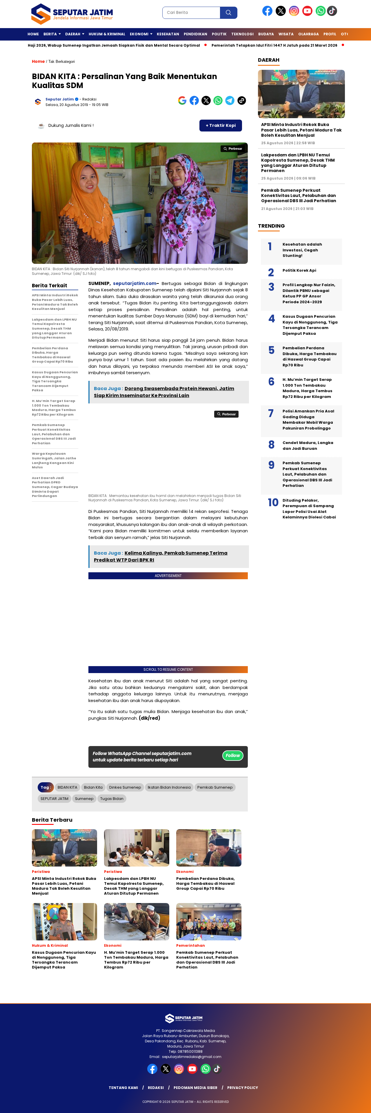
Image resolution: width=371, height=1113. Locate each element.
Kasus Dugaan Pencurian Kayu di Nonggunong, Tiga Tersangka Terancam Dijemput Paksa (310, 325)
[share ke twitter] (207, 104)
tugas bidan (111, 798)
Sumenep (84, 798)
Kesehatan (168, 34)
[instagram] (295, 14)
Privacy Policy (242, 1087)
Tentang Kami (123, 1087)
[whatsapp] (321, 14)
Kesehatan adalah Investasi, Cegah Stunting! (302, 250)
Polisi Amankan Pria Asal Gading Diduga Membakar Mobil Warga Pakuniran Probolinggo (308, 419)
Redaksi (156, 1087)
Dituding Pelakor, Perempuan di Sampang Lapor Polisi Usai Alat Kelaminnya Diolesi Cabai (309, 509)
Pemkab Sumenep (215, 787)
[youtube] (308, 14)
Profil (329, 34)
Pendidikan (195, 34)
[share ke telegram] (231, 104)
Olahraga (308, 34)
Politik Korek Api (299, 270)
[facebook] (268, 14)
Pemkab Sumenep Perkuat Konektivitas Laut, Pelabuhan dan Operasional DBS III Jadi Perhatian (298, 195)
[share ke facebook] (195, 104)
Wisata (286, 34)
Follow (233, 755)
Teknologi (242, 34)
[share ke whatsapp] (219, 104)
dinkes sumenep (125, 787)
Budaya (266, 34)
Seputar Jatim (60, 99)
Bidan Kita (93, 787)
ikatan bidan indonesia (169, 787)
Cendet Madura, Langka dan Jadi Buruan (308, 445)
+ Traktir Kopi (221, 125)
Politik (219, 34)
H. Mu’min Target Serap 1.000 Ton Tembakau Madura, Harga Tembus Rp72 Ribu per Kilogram (307, 388)
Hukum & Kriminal (107, 34)
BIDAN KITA (67, 787)
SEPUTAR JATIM (54, 798)
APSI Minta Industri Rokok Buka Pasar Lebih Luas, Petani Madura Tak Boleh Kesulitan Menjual (301, 130)
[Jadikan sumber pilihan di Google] (184, 104)
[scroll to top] (355, 1104)
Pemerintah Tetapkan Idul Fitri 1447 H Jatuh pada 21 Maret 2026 (244, 45)
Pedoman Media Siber (195, 1087)
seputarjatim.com (134, 283)
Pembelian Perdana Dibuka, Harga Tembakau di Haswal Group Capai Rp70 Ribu (310, 356)
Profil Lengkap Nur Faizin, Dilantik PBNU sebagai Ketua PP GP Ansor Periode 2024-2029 (309, 293)
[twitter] (282, 14)
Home (33, 34)
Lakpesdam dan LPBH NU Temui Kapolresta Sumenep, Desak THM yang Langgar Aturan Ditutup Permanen (298, 162)
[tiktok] (333, 14)
